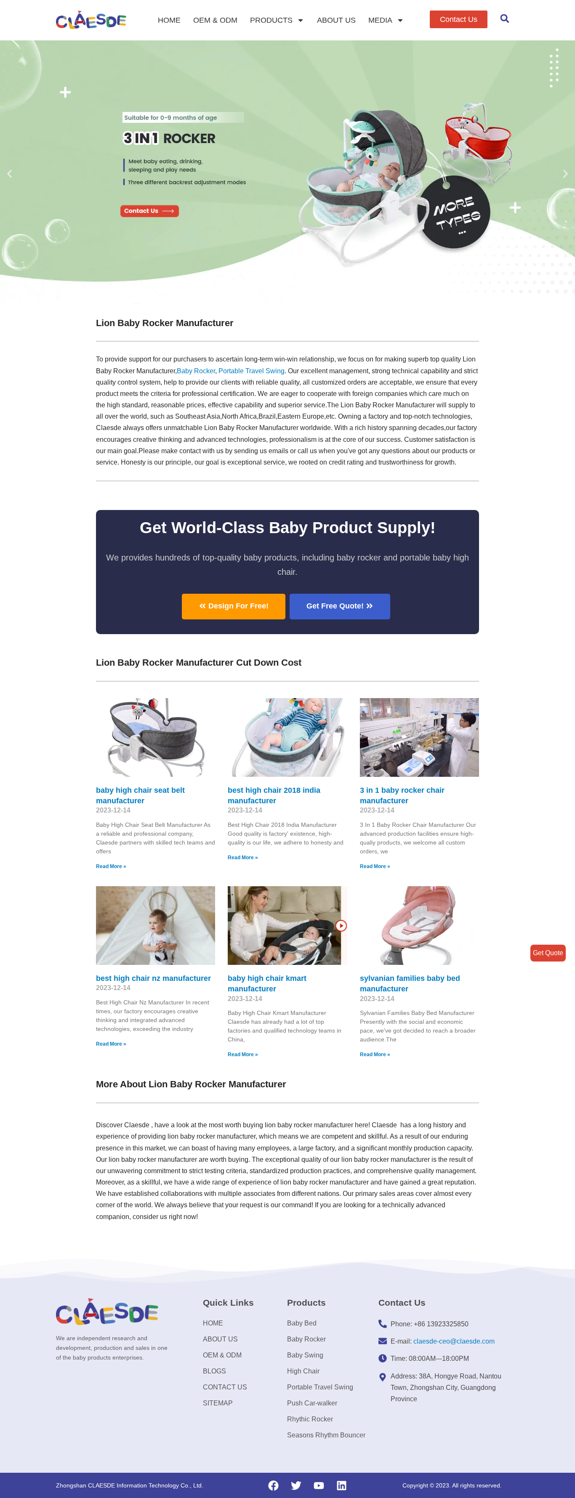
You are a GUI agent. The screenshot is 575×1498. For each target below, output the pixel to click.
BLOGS (214, 1371)
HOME (169, 20)
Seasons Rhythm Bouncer (326, 1435)
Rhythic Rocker (310, 1419)
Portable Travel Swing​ (251, 370)
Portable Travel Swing (320, 1387)
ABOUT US (336, 20)
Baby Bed (302, 1323)
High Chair (303, 1371)
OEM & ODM (215, 20)
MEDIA (380, 20)
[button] (458, 19)
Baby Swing (305, 1355)
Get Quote (548, 952)
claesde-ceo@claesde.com (454, 1341)
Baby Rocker (196, 370)
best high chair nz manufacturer (153, 978)
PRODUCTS (271, 20)
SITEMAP (218, 1403)
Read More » (111, 866)
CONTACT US (225, 1387)
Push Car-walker (312, 1403)
